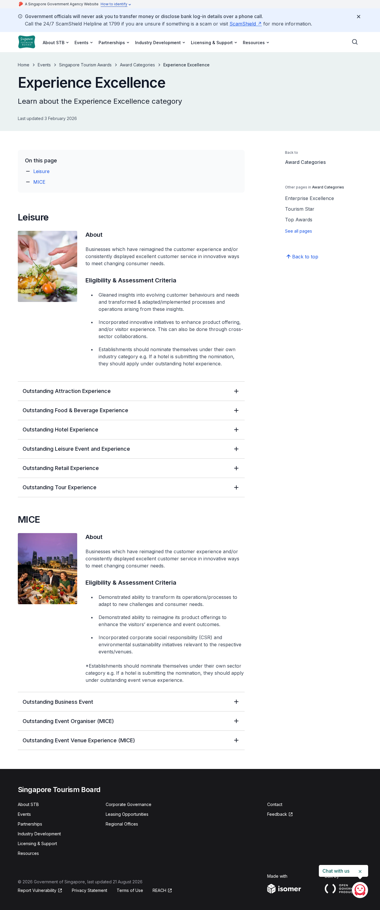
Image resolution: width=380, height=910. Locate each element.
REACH (159, 890)
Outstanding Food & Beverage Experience (75, 410)
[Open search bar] (355, 42)
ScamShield (242, 24)
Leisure (41, 171)
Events (44, 64)
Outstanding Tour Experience (59, 487)
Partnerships (30, 823)
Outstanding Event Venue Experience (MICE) (79, 740)
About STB (28, 804)
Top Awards (298, 220)
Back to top (305, 257)
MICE (39, 182)
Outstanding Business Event (58, 702)
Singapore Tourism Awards (85, 64)
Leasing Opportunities (127, 814)
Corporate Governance (128, 804)
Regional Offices (122, 823)
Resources (28, 853)
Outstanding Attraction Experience (67, 391)
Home (23, 64)
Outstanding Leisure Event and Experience (76, 449)
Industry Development (39, 833)
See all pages (298, 231)
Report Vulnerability (37, 890)
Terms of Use (130, 890)
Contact (274, 804)
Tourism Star (299, 209)
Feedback (277, 814)
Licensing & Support (37, 843)
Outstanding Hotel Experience (60, 429)
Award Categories (137, 64)
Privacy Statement (89, 890)
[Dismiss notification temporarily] (359, 16)
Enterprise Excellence (309, 198)
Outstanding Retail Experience (61, 468)
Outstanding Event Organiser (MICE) (68, 721)
